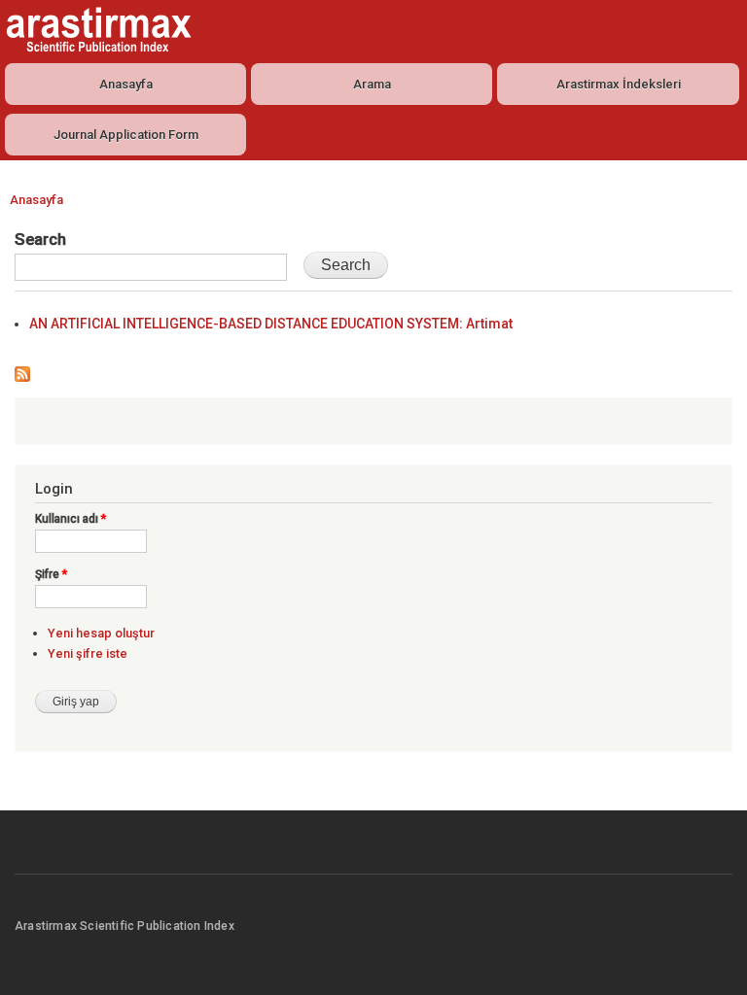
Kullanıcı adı (70, 519)
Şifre (51, 574)
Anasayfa (126, 84)
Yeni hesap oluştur (101, 633)
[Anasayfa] (96, 29)
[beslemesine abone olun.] (22, 370)
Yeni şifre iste (87, 653)
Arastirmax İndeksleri (618, 84)
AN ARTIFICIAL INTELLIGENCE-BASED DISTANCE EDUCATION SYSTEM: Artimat (271, 323)
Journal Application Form (125, 134)
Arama (372, 84)
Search (40, 239)
